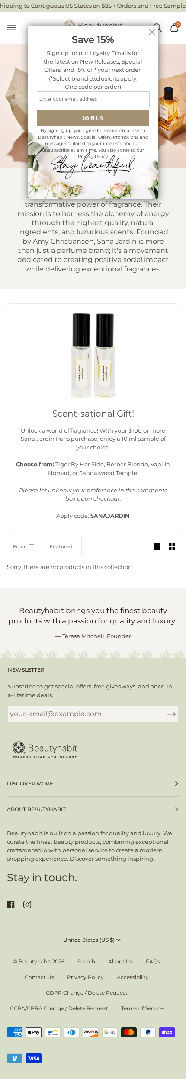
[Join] (164, 714)
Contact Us (39, 977)
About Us (120, 961)
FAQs (153, 961)
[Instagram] (27, 904)
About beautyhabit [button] (36, 809)
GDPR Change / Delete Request (87, 992)
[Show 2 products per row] (172, 546)
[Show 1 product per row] (156, 546)
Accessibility (133, 977)
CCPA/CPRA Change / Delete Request (59, 1008)
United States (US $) (89, 940)
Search (86, 961)
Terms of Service (142, 1008)
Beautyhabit (35, 961)
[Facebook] (11, 904)
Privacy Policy (85, 977)
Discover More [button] (30, 783)
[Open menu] (15, 28)
